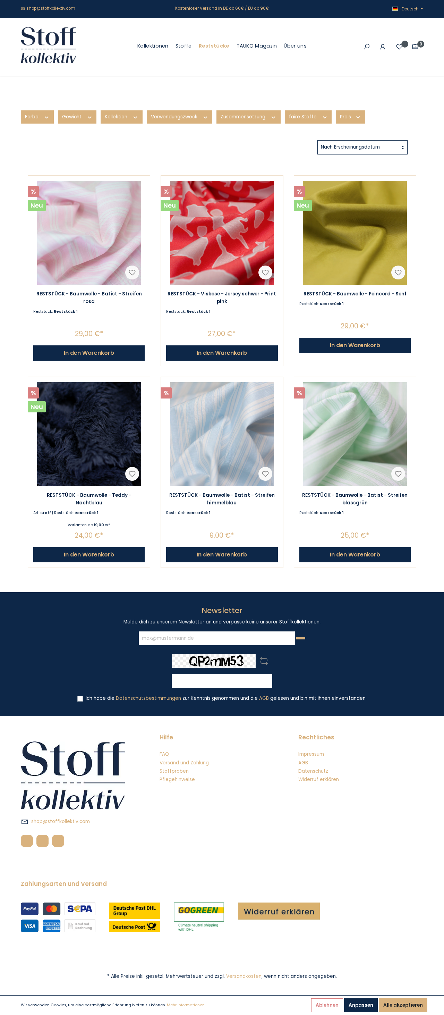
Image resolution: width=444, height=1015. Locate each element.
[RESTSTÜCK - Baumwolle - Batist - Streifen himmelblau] (222, 434)
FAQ (164, 754)
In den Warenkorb (89, 353)
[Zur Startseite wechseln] (48, 45)
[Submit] (300, 638)
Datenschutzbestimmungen (148, 698)
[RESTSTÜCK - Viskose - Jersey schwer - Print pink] (222, 233)
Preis (346, 117)
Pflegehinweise (177, 779)
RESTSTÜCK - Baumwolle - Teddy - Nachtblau (89, 499)
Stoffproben (174, 771)
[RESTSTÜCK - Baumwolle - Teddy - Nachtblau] (89, 434)
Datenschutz (313, 771)
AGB (264, 698)
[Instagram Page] (42, 841)
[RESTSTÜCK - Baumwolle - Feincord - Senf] (355, 233)
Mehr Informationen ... (187, 1005)
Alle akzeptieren (403, 1005)
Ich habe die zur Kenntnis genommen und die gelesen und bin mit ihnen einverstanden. (226, 698)
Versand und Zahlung (184, 763)
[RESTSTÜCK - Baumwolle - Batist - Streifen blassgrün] (355, 434)
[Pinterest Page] (58, 841)
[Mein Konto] (383, 47)
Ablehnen (327, 1005)
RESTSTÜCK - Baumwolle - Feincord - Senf (355, 294)
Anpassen (361, 1005)
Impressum (311, 754)
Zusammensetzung (244, 117)
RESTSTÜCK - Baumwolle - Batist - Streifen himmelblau (222, 499)
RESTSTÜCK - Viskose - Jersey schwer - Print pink (222, 298)
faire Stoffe (303, 117)
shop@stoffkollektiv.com (50, 8)
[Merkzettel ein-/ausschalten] (132, 272)
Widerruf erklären (318, 779)
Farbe (32, 117)
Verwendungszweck (175, 117)
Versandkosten (244, 976)
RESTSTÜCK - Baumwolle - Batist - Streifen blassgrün (355, 499)
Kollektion (117, 117)
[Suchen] (367, 46)
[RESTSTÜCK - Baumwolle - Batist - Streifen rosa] (89, 233)
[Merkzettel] (399, 46)
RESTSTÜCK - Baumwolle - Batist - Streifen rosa (89, 298)
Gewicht (72, 117)
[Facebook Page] (27, 841)
